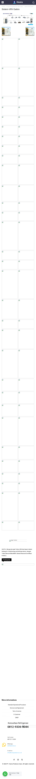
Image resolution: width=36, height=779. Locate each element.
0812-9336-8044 (18, 726)
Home (3, 6)
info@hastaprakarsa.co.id (14, 752)
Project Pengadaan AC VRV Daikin (14, 6)
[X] (22, 759)
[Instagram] (18, 759)
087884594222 (11, 746)
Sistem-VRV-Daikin (11, 9)
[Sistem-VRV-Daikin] (18, 25)
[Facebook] (14, 759)
